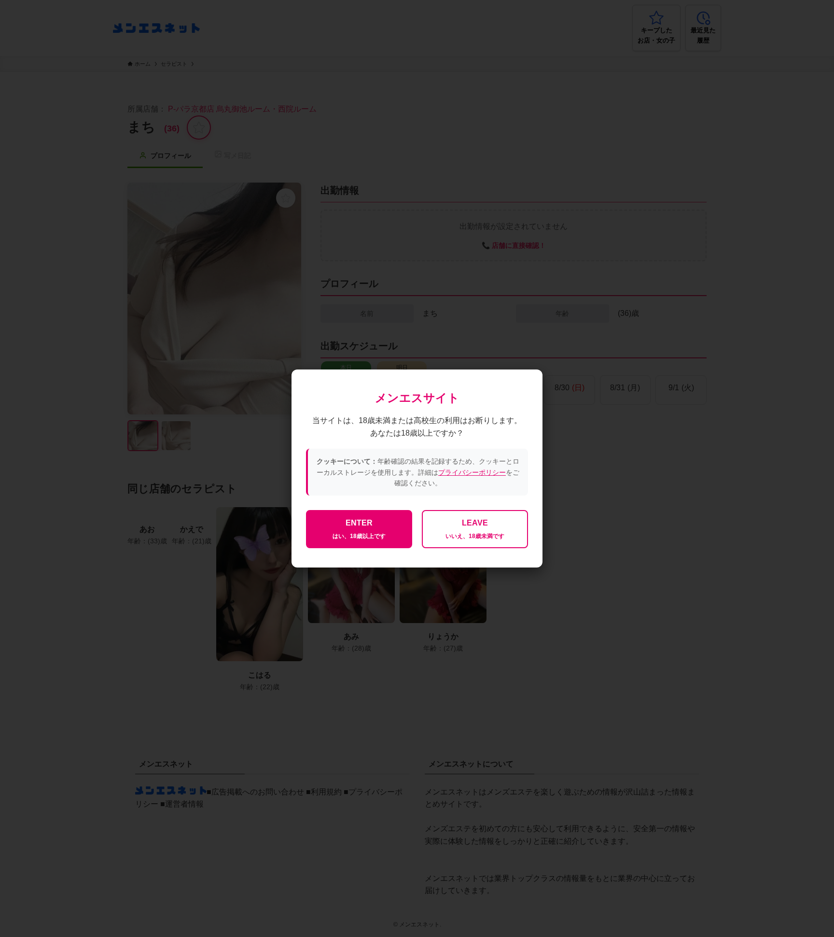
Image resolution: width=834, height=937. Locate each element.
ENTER (359, 529)
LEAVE (474, 529)
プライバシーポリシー (472, 472)
